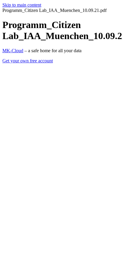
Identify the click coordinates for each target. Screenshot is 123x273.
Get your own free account (27, 60)
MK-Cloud (12, 50)
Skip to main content (21, 4)
